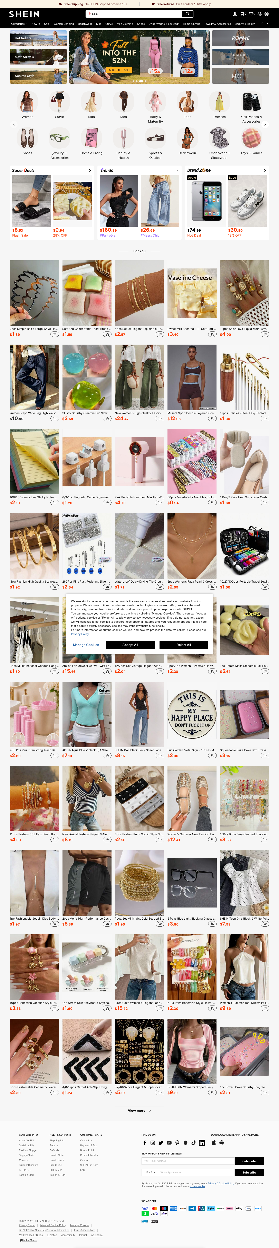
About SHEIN (26, 1140)
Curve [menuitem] (109, 23)
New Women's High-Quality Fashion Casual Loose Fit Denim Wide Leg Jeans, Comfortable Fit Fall (139, 413)
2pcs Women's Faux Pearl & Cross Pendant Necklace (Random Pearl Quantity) (192, 581)
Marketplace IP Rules (31, 1235)
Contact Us (86, 1140)
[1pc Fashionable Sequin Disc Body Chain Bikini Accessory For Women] (34, 883)
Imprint (83, 1235)
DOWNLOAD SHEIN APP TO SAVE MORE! (235, 1135)
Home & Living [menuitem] (192, 23)
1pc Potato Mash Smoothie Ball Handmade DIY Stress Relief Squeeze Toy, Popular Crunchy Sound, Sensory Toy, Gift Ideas (244, 665)
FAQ (82, 1170)
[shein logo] (24, 14)
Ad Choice (97, 1235)
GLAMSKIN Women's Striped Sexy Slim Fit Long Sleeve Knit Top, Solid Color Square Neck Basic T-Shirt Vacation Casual (192, 1087)
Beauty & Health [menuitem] (245, 23)
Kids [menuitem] (98, 23)
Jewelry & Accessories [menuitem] (218, 23)
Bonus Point (87, 1150)
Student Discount (28, 1165)
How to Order (57, 1155)
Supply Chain (26, 1155)
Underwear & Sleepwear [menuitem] (164, 23)
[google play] (221, 1144)
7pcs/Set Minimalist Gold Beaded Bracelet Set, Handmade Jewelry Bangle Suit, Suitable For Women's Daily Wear (139, 918)
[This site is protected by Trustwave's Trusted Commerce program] (145, 1221)
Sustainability (26, 1145)
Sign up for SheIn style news (162, 1153)
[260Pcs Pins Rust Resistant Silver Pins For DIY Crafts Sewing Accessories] (87, 546)
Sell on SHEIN (58, 1175)
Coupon (84, 1160)
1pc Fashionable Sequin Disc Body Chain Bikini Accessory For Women (34, 918)
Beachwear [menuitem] (85, 23)
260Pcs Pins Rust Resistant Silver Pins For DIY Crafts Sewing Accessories (87, 581)
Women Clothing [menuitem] (64, 23)
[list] (174, 1143)
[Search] (187, 14)
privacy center (197, 1186)
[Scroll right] (267, 24)
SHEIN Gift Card (89, 1165)
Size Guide (56, 1165)
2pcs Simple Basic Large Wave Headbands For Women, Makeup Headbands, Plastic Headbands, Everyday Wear (34, 328)
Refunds (54, 1150)
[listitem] (34, 299)
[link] (70, 4)
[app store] (214, 1144)
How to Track (57, 1160)
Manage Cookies (79, 1225)
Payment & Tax (88, 1145)
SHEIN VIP (56, 1170)
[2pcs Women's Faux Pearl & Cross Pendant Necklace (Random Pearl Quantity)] (192, 546)
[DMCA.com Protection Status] (154, 1221)
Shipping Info (57, 1140)
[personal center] (235, 13)
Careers (23, 1160)
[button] (259, 13)
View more (137, 1110)
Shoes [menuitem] (141, 23)
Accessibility (68, 1235)
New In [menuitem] (35, 23)
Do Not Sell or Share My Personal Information (44, 1230)
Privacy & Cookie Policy (221, 1183)
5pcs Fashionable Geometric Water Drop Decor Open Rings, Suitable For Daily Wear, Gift (34, 1087)
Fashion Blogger (28, 1150)
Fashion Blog (26, 1175)
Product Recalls (89, 1155)
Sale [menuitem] (46, 23)
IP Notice (52, 1235)
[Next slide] (205, 55)
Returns (54, 1145)
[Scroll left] (262, 24)
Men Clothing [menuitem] (125, 23)
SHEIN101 (25, 1170)
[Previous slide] (73, 55)
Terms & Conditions (84, 1230)
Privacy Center (27, 1225)
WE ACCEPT (149, 1201)
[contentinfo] (203, 1211)
